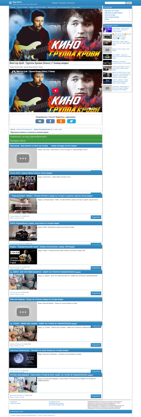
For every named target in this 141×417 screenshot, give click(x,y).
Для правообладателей (56, 405)
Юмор (107, 19)
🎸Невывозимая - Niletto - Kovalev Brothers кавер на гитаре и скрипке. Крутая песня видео (51, 196)
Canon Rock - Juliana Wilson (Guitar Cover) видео (31, 173)
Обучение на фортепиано (113, 13)
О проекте (62, 3)
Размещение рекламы (56, 403)
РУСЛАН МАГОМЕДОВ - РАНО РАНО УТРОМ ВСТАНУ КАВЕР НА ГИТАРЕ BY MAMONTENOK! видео (51, 375)
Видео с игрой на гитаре (17, 218)
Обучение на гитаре (112, 11)
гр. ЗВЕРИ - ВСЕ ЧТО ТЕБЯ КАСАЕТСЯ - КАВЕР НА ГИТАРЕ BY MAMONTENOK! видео (45, 272)
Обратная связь (15, 403)
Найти (129, 3)
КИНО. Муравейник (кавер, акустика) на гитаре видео (34, 223)
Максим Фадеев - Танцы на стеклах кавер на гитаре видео (36, 299)
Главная (55, 3)
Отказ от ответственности (46, 415)
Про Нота (17, 2)
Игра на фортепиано (112, 17)
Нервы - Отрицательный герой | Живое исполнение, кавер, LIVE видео (42, 247)
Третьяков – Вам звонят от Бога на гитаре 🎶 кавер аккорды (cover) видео (43, 146)
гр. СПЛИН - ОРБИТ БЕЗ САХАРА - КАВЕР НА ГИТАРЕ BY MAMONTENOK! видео (43, 323)
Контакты (71, 3)
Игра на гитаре (110, 15)
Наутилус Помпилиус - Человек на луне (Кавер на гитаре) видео (39, 350)
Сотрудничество (54, 402)
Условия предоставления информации (23, 415)
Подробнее (96, 217)
